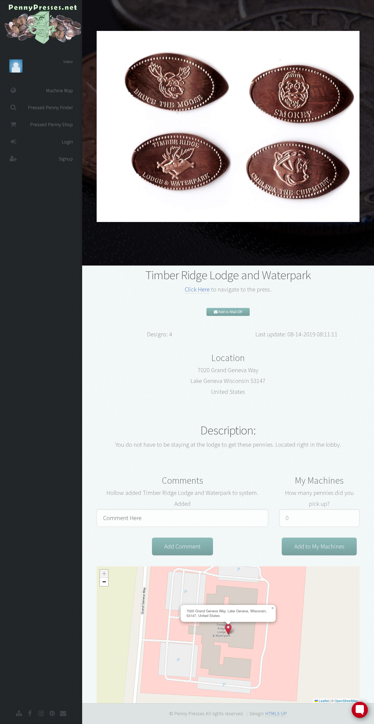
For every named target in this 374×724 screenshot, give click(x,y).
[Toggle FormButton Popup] (360, 710)
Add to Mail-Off (229, 312)
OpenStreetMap (346, 700)
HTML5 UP (276, 713)
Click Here (197, 289)
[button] (228, 629)
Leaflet (323, 700)
